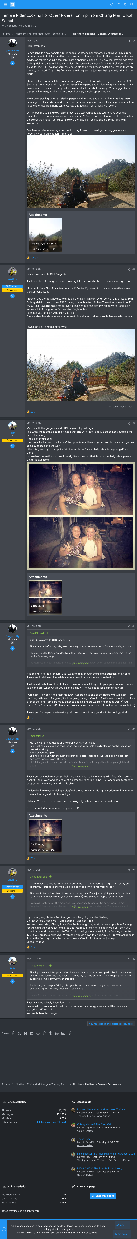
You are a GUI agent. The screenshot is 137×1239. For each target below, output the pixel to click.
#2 (133, 269)
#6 (133, 869)
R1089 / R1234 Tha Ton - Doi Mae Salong (100, 1168)
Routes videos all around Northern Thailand (101, 1109)
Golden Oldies (85, 1130)
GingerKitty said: (39, 876)
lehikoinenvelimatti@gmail (51, 1122)
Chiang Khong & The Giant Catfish (96, 1124)
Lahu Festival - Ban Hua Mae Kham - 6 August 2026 (106, 1153)
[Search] (131, 4)
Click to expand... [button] (81, 663)
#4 (133, 626)
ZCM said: (35, 735)
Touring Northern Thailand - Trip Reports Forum (103, 1160)
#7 (134, 958)
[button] (5, 4)
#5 (133, 729)
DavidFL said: (37, 633)
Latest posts (83, 1101)
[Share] (129, 41)
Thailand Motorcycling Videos (93, 1116)
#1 (134, 40)
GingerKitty (11, 25)
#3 (133, 423)
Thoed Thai (83, 1138)
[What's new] (125, 4)
